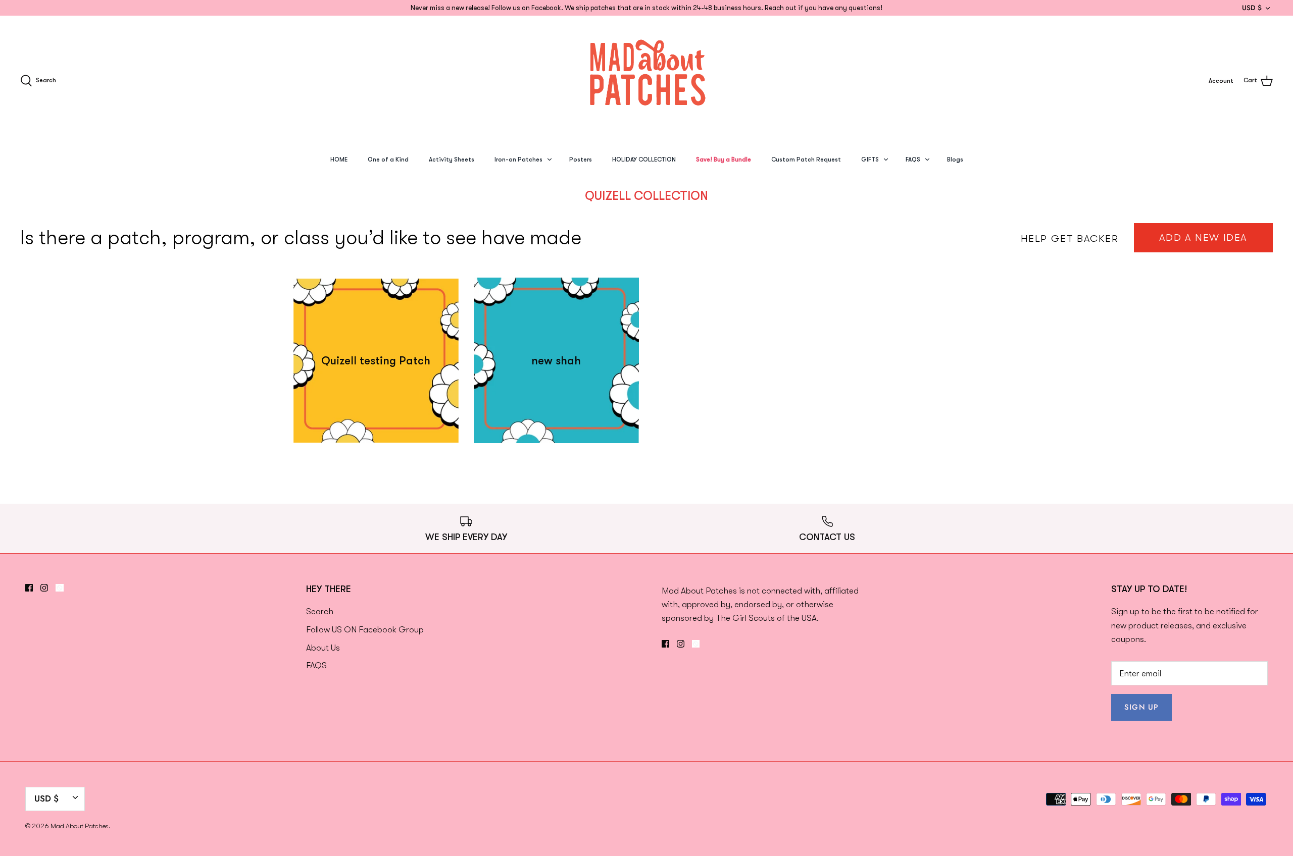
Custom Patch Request (806, 159)
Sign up (1141, 707)
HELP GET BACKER (1070, 238)
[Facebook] (29, 588)
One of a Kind (388, 159)
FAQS (913, 159)
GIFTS (870, 159)
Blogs (955, 159)
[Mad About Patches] (646, 80)
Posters (580, 159)
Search (319, 611)
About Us (323, 648)
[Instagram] (44, 588)
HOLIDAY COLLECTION (644, 159)
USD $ (1252, 8)
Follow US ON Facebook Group (365, 629)
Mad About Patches (80, 826)
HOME (338, 159)
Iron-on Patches (518, 159)
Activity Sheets (451, 159)
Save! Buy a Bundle (723, 159)
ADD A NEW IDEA (1203, 237)
